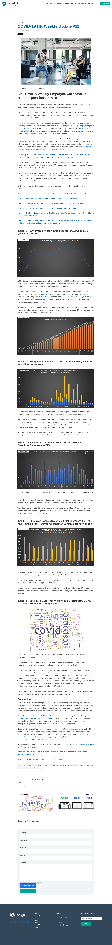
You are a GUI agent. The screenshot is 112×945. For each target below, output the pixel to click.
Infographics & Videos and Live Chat (37, 294)
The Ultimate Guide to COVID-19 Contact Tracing (77, 813)
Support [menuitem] (90, 3)
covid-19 (33, 767)
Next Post (89, 794)
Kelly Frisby (41, 779)
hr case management (28, 765)
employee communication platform (42, 427)
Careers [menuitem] (36, 922)
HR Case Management (63, 126)
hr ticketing (82, 765)
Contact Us (105, 3)
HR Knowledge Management (83, 126)
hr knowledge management (41, 765)
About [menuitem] (36, 913)
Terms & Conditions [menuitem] (90, 933)
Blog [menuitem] (36, 918)
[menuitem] (49, 3)
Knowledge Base (65, 427)
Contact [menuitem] (36, 927)
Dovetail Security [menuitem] (39, 925)
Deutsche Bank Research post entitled (50, 155)
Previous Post (24, 794)
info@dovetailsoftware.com (66, 920)
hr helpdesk (63, 765)
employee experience (73, 765)
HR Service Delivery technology (53, 716)
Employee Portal (47, 126)
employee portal (54, 765)
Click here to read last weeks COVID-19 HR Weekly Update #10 (42, 759)
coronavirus (39, 767)
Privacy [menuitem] (99, 933)
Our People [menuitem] (37, 915)
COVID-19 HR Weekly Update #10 (29, 813)
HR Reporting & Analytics (30, 128)
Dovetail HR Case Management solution (78, 193)
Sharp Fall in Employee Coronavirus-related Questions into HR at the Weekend (51, 203)
